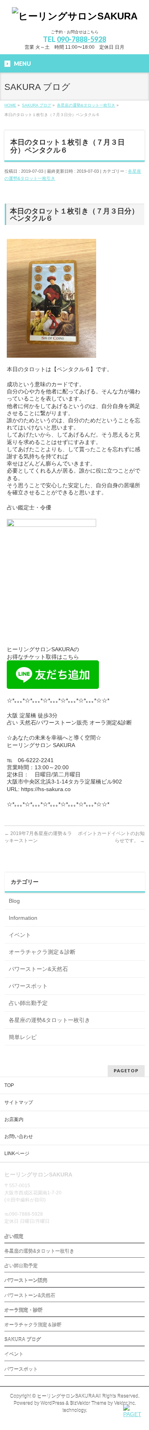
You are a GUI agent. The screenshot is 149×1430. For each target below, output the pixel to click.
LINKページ (16, 1153)
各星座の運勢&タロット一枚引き (49, 1020)
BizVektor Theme (88, 1403)
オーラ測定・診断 (23, 1310)
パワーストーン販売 (25, 1280)
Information (23, 918)
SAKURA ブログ (22, 1339)
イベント (20, 935)
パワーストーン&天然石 (38, 969)
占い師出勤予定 (28, 1003)
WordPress (52, 1403)
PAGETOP (126, 1070)
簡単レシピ (23, 1037)
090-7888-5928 (81, 39)
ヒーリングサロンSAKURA (66, 1396)
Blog (14, 901)
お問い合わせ (18, 1136)
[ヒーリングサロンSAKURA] (74, 16)
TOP (9, 1085)
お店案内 (13, 1119)
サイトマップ (18, 1102)
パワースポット (28, 986)
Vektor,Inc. (125, 1403)
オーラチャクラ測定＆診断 (42, 952)
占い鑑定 (13, 1236)
